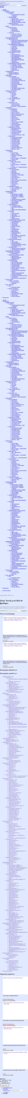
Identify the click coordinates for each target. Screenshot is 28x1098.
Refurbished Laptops (16, 128)
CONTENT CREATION (14, 252)
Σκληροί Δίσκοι (15, 123)
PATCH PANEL (15, 81)
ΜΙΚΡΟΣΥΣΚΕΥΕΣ (13, 23)
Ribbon (13, 99)
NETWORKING (13, 76)
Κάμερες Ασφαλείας (13, 288)
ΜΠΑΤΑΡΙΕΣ (14, 242)
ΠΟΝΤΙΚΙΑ (14, 234)
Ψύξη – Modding (15, 125)
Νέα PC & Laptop (15, 119)
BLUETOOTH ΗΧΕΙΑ (17, 262)
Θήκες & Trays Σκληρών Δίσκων (19, 180)
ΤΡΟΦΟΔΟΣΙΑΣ (15, 218)
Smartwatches (14, 30)
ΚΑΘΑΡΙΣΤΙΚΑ (15, 229)
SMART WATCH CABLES (18, 267)
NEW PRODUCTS (13, 39)
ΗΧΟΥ (13, 217)
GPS (10, 285)
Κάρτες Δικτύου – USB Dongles (18, 158)
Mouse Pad (14, 172)
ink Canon (13, 93)
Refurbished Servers (16, 138)
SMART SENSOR (15, 21)
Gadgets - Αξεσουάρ (10, 954)
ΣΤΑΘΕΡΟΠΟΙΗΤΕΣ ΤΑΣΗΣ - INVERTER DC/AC (16, 917)
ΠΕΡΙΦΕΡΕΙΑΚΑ (13, 260)
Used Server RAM (15, 143)
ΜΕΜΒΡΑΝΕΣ (15, 256)
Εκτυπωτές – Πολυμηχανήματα (18, 106)
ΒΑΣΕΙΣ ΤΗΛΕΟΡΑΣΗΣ (17, 24)
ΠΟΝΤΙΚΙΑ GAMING (16, 200)
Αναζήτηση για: (3, 5)
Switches (13, 156)
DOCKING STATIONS (17, 207)
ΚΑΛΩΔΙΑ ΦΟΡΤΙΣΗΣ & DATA (19, 275)
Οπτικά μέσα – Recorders (17, 121)
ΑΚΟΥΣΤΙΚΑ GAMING (17, 195)
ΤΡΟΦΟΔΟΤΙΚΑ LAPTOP (17, 249)
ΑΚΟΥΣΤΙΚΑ (14, 225)
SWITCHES (14, 86)
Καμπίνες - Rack (12, 819)
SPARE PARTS (15, 62)
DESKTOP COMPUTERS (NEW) (19, 40)
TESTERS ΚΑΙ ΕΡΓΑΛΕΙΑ (18, 88)
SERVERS (14, 49)
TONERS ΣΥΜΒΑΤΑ (14, 74)
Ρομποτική (13, 283)
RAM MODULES (15, 54)
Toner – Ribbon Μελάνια (14, 98)
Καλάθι (5, 1093)
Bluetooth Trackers (15, 287)
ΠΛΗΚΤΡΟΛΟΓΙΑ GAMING (18, 199)
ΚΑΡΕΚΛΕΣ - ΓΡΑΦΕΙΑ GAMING (17, 867)
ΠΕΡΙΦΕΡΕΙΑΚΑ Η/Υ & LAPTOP (17, 220)
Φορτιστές (13, 190)
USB (12, 212)
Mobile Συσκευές (13, 27)
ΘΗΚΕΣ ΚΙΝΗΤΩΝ (16, 274)
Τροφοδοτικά (14, 295)
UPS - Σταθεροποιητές (14, 858)
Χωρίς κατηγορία (7, 971)
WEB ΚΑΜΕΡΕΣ (13, 894)
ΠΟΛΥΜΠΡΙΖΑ (12, 915)
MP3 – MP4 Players (16, 161)
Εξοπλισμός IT (12, 136)
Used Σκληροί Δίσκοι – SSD (18, 134)
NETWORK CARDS (16, 66)
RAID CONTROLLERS (17, 67)
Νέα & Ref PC (9, 107)
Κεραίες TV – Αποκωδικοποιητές (19, 167)
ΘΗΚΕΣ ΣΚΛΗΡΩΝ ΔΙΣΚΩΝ (18, 209)
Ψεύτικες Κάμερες (15, 296)
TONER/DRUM (9, 71)
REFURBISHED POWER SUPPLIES (18, 726)
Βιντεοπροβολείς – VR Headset (18, 164)
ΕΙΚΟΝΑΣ (14, 214)
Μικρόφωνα (14, 182)
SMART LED (14, 18)
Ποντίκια (13, 185)
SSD (12, 208)
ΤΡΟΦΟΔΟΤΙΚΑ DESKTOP (18, 248)
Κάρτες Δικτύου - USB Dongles (16, 828)
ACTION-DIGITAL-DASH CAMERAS (18, 679)
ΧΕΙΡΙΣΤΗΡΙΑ (15, 203)
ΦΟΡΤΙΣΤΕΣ (14, 276)
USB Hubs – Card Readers (17, 174)
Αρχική (4, 9)
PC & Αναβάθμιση (13, 108)
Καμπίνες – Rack (15, 149)
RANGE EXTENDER (16, 84)
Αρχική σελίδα (3, 595)
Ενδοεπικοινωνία (15, 282)
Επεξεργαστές (14, 111)
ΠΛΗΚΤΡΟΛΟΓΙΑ (16, 232)
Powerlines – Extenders (16, 155)
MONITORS (14, 48)
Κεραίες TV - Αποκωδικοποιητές (16, 838)
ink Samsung (14, 97)
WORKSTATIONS (16, 50)
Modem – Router (15, 154)
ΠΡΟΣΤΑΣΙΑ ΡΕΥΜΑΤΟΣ (15, 239)
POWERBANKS (15, 265)
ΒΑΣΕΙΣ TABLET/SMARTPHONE (17, 272)
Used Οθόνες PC (15, 133)
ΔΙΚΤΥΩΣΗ (8, 75)
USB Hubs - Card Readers (15, 845)
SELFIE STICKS (15, 266)
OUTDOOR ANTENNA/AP (18, 80)
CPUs (12, 53)
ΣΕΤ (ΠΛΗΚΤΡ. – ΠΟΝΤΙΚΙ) (18, 235)
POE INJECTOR (15, 83)
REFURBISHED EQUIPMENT (16, 44)
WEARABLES (15, 269)
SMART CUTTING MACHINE (16, 254)
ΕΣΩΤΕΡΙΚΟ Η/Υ (15, 216)
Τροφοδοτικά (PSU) (16, 124)
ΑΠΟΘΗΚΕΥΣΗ (13, 204)
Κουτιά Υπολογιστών (16, 115)
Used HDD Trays (15, 139)
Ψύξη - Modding (12, 796)
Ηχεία (12, 165)
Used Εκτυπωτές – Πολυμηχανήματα (15, 104)
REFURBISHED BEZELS (17, 55)
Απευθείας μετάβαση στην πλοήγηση (8, 1)
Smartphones (14, 28)
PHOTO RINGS (12, 925)
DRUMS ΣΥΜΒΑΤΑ (14, 72)
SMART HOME (12, 17)
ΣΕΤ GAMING (15, 201)
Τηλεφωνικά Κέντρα (16, 36)
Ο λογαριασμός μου (7, 1087)
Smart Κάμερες (14, 292)
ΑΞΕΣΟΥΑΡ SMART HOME (18, 22)
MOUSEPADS (15, 222)
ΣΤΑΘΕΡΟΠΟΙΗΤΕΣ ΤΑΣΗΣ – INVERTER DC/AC (18, 245)
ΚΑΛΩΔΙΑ (11, 211)
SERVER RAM (15, 70)
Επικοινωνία (6, 297)
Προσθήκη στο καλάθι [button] (8, 641)
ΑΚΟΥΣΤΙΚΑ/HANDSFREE (18, 270)
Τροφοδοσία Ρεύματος (14, 186)
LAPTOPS (14, 46)
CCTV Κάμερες (15, 289)
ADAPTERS (14, 261)
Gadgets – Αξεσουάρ (13, 280)
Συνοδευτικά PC (12, 168)
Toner (12, 101)
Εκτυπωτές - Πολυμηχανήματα (16, 777)
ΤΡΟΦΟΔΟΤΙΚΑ (13, 247)
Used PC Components (16, 130)
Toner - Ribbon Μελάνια (11, 770)
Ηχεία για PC (14, 178)
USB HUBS (14, 223)
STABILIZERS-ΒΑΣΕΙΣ (14, 927)
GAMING (11, 192)
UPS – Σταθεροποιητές (16, 187)
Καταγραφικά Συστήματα (17, 293)
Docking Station (15, 169)
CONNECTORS (15, 77)
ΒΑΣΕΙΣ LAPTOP (15, 226)
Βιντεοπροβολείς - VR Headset (16, 835)
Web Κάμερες (14, 176)
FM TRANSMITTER (16, 264)
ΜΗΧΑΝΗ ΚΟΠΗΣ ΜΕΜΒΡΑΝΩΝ (16, 258)
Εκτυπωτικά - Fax (10, 774)
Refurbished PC (15, 129)
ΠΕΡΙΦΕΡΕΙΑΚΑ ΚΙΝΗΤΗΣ (13, 251)
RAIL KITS (14, 68)
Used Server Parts (15, 142)
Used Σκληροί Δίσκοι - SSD (15, 805)
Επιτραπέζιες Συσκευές (16, 35)
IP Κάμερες (14, 291)
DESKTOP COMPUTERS (17, 45)
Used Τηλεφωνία (15, 146)
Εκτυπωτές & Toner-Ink (11, 90)
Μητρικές (13, 116)
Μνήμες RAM (14, 118)
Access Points (14, 152)
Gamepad (13, 170)
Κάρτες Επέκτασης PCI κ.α (17, 114)
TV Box (13, 163)
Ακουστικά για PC (15, 177)
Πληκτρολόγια (14, 183)
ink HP (13, 96)
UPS (12, 240)
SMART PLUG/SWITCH (17, 19)
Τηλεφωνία (11, 32)
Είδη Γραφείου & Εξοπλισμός (10, 757)
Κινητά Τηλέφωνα (15, 31)
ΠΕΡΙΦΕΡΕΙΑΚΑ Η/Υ (11, 191)
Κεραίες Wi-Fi (14, 159)
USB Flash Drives (15, 173)
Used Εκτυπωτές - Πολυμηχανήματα (17, 776)
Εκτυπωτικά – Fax (13, 102)
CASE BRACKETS (16, 221)
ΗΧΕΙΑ (13, 227)
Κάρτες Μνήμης (15, 181)
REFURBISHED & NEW (12, 37)
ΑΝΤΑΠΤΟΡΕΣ (15, 213)
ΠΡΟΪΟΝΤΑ (6, 10)
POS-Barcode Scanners (16, 137)
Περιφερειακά (9, 150)
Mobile (7, 26)
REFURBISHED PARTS (14, 52)
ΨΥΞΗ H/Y (14, 238)
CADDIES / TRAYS (16, 65)
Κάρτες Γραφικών (15, 112)
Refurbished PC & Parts (14, 127)
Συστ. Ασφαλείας (10, 284)
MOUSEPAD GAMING (17, 194)
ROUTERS (14, 85)
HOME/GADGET (10, 12)
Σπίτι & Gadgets (9, 279)
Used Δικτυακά (14, 145)
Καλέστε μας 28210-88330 (9, 1000)
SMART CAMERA (13, 684)
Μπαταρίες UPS (15, 189)
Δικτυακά (11, 151)
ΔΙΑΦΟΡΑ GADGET (14, 681)
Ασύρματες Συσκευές (16, 34)
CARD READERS (15, 205)
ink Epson (13, 94)
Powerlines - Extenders (14, 826)
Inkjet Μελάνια (12, 92)
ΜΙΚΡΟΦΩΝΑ (15, 231)
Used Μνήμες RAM (16, 132)
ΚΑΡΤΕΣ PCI (14, 230)
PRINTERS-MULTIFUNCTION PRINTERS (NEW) (19, 42)
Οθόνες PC (14, 120)
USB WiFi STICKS (16, 89)
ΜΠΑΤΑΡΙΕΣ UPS (15, 243)
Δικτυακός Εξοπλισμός (16, 147)
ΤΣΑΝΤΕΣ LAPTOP (16, 236)
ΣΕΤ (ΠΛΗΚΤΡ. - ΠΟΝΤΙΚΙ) (15, 906)
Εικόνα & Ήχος (12, 160)
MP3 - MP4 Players (13, 832)
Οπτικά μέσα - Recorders (14, 792)
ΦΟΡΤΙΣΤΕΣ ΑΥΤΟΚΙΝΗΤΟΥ (18, 278)
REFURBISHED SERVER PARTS (17, 63)
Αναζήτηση (23, 5)
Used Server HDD (15, 141)
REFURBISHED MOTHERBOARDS (16, 58)
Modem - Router (12, 825)
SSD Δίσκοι (14, 110)
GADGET (11, 13)
